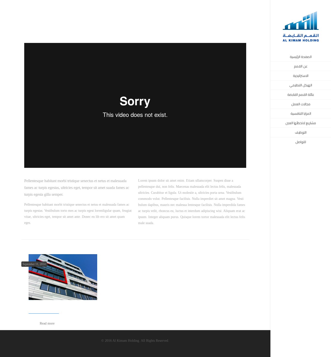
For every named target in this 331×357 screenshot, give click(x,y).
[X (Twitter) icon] (298, 350)
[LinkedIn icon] (304, 350)
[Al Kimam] (300, 26)
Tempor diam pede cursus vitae (56, 307)
